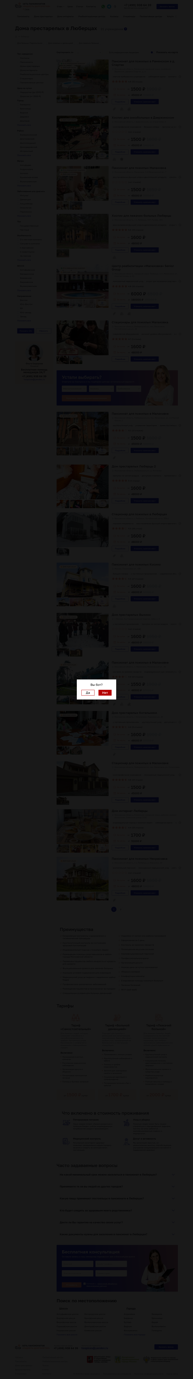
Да (88, 693)
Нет (105, 693)
